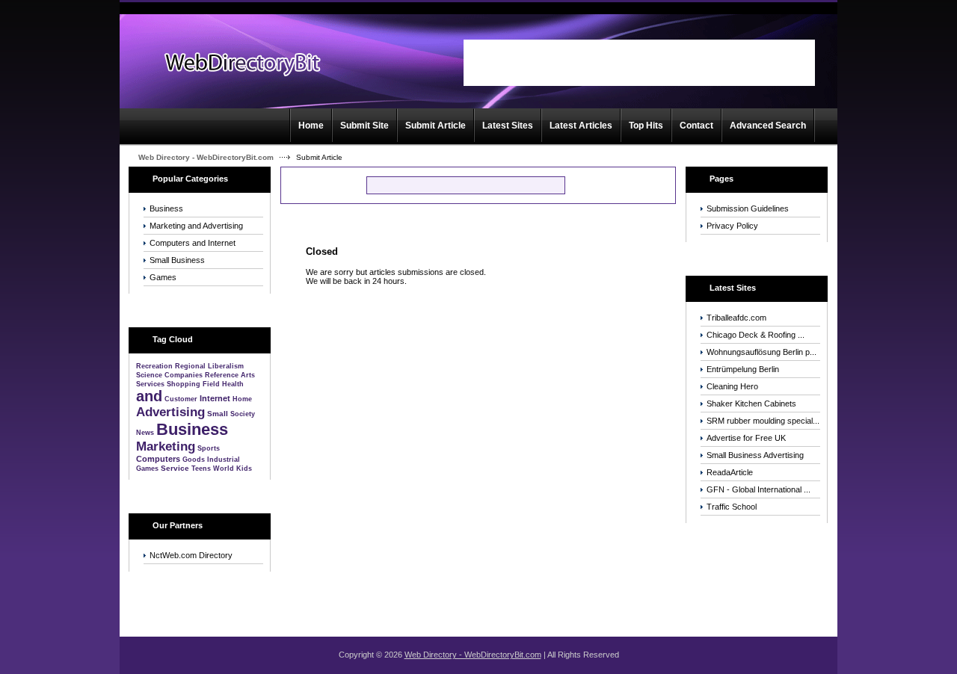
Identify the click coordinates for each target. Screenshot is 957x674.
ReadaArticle (730, 472)
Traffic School (732, 506)
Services (150, 384)
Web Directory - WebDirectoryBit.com (206, 157)
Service (175, 468)
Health (233, 384)
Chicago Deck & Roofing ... (755, 334)
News (145, 432)
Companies (183, 375)
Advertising (170, 412)
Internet (215, 398)
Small (217, 413)
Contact (696, 125)
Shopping (183, 384)
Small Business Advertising (755, 455)
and (149, 396)
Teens (201, 468)
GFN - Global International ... (758, 489)
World (223, 468)
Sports (208, 448)
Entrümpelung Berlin (743, 369)
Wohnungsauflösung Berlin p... (761, 351)
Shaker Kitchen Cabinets (751, 403)
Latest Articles (581, 125)
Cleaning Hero (732, 386)
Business (166, 208)
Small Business (177, 260)
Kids (244, 468)
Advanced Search (768, 125)
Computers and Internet (193, 242)
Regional (190, 366)
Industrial (223, 459)
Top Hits (646, 125)
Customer (180, 399)
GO (589, 185)
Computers (158, 458)
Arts (248, 375)
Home (311, 125)
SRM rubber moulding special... (763, 420)
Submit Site (364, 125)
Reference (222, 375)
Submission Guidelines (748, 208)
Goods (193, 459)
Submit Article (435, 125)
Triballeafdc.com (736, 317)
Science (149, 375)
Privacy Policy (732, 225)
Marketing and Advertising (196, 225)
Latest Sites (507, 125)
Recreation (154, 366)
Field (211, 384)
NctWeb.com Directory (191, 555)
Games (163, 277)
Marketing (165, 446)
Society (242, 414)
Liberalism (226, 366)
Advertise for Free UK (746, 437)
